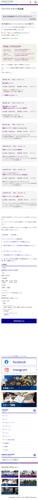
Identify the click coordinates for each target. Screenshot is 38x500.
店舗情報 (6, 443)
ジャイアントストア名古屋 (12, 8)
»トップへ (34, 13)
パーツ (6, 419)
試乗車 (6, 446)
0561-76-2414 (5, 275)
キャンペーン (7, 436)
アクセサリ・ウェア (9, 422)
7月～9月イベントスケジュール (12, 251)
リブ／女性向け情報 (9, 439)
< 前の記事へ (5, 235)
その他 (6, 450)
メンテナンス (7, 426)
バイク (6, 415)
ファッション (7, 429)
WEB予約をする (19, 321)
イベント (6, 433)
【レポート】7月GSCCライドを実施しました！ (17, 242)
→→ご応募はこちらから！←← (9, 95)
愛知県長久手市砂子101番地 (9, 270)
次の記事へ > (14, 235)
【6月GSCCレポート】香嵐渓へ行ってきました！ (17, 255)
